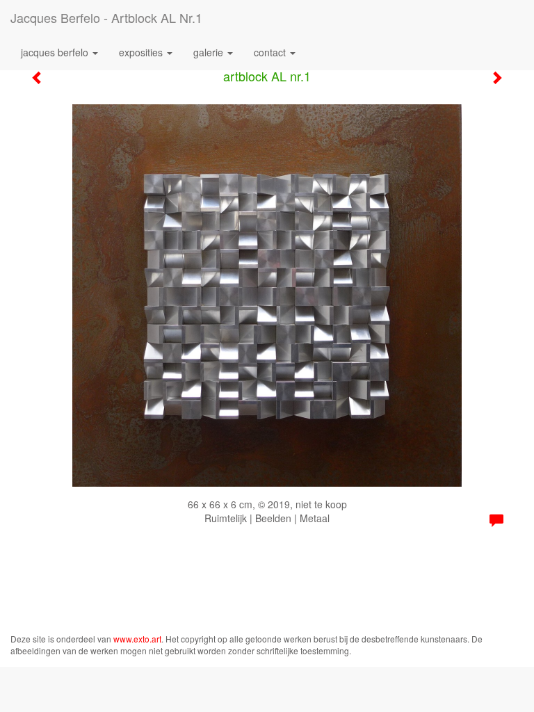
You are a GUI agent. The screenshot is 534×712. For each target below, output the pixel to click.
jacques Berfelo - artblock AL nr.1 (106, 17)
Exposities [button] (142, 52)
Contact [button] (271, 52)
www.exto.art (137, 639)
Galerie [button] (209, 52)
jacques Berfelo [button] (56, 52)
